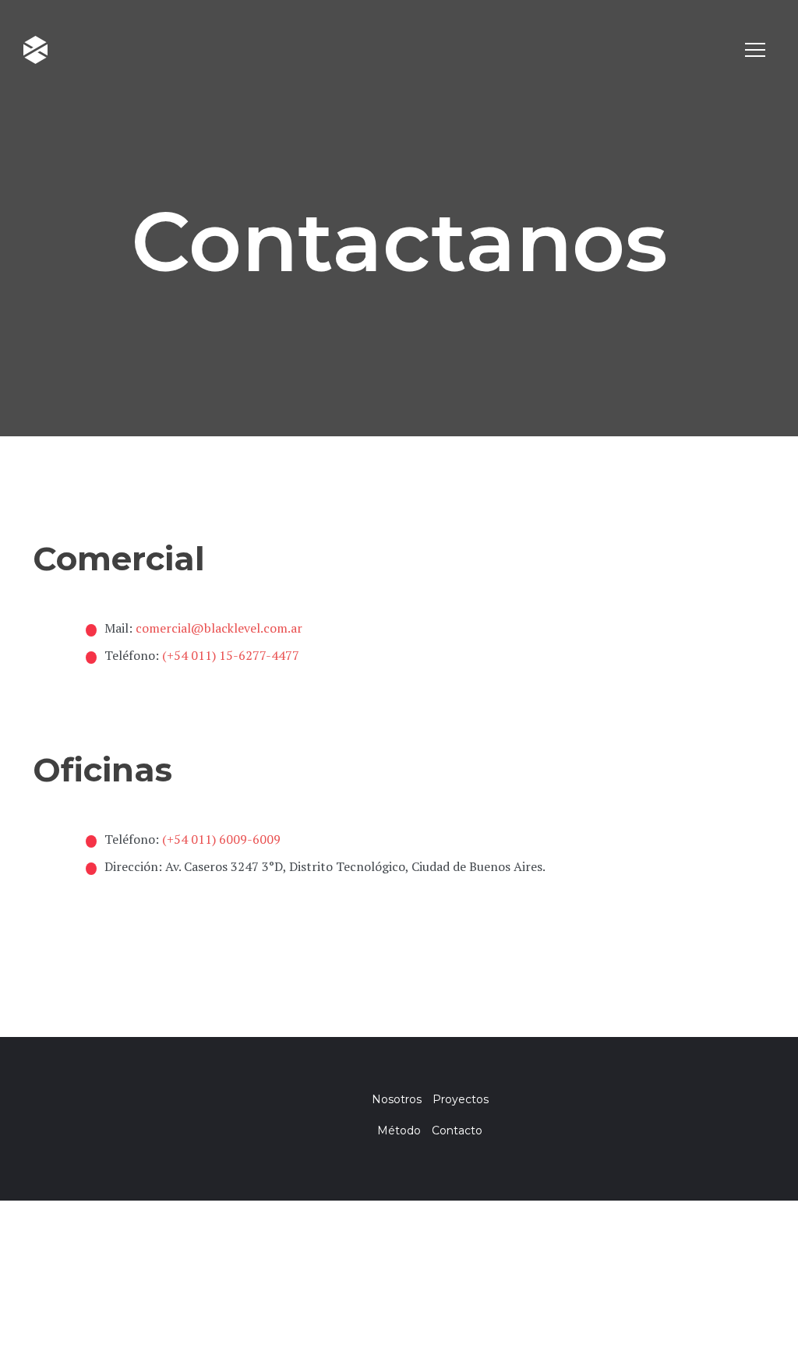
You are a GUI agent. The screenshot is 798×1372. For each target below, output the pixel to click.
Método (399, 1130)
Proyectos (461, 1099)
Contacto (457, 1130)
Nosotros (397, 1099)
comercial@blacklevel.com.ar (219, 628)
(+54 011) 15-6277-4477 (230, 655)
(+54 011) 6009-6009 (221, 839)
